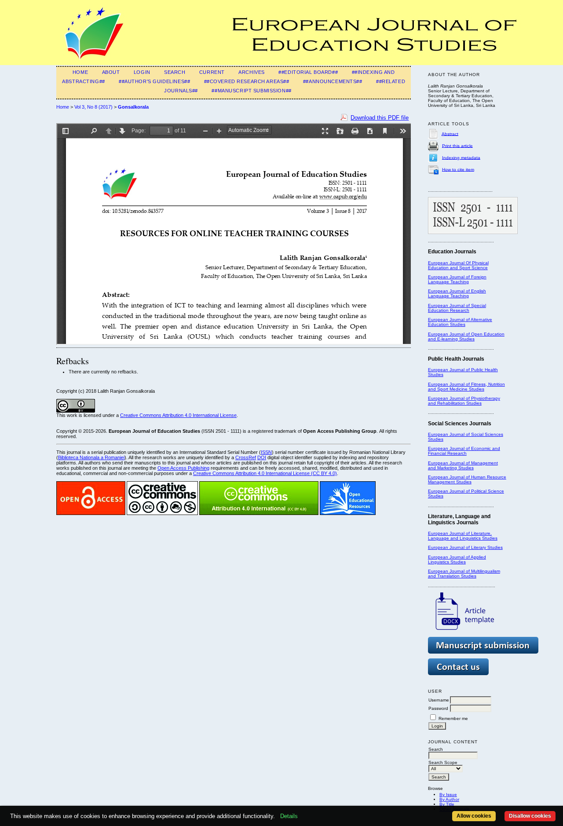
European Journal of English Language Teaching (457, 293)
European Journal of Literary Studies (465, 547)
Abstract (450, 133)
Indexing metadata (461, 157)
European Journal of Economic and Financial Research (464, 451)
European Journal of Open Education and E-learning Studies (466, 336)
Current (212, 72)
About (111, 72)
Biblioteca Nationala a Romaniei (91, 457)
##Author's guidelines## (154, 81)
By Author (449, 799)
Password (438, 708)
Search (174, 72)
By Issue (448, 794)
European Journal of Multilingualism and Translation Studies (464, 573)
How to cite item (458, 169)
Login (142, 72)
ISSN (266, 452)
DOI (261, 457)
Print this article (457, 145)
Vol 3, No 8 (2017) (93, 107)
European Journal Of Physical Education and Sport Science (458, 265)
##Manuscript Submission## (251, 90)
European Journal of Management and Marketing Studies (463, 465)
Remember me (453, 718)
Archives (251, 72)
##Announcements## (332, 81)
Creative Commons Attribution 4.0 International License (178, 415)
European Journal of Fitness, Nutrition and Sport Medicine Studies (466, 386)
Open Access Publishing (183, 468)
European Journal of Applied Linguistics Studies (457, 559)
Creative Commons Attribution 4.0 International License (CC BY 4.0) (265, 473)
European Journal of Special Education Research (457, 308)
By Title (446, 804)
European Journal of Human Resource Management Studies (467, 479)
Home (80, 72)
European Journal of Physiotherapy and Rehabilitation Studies (464, 401)
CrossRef (245, 457)
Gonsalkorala (133, 107)
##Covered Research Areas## (246, 81)
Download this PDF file (380, 117)
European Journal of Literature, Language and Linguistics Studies (462, 536)
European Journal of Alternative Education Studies (460, 322)
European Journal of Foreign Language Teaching (457, 279)
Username (438, 700)
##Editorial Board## (308, 72)
